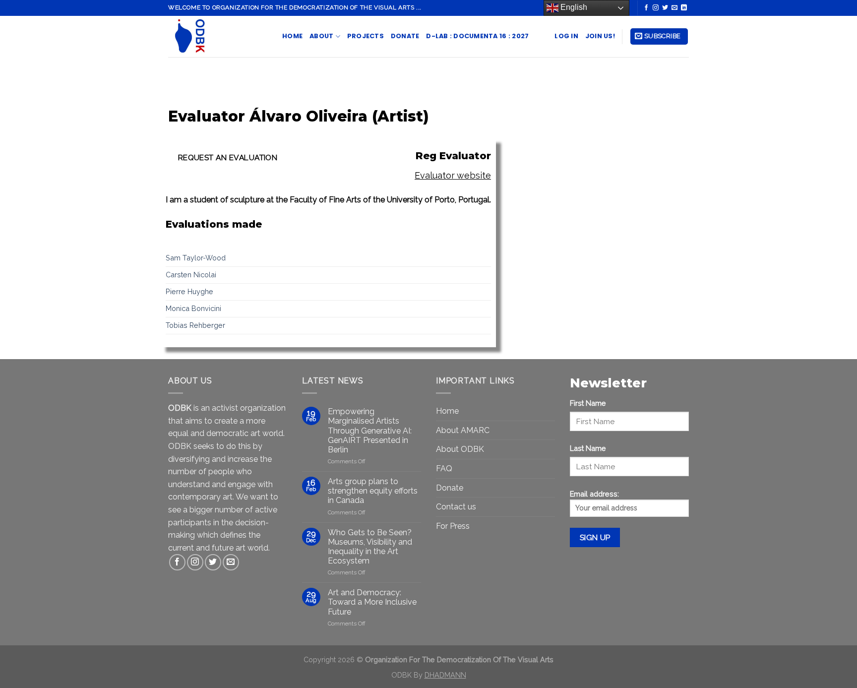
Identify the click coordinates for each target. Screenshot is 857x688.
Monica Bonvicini (193, 308)
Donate (405, 36)
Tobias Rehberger (195, 325)
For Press (453, 526)
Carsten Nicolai (191, 274)
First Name (588, 403)
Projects (365, 36)
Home (292, 36)
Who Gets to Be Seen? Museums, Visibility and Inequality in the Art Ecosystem (370, 547)
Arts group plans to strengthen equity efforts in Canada (373, 491)
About (321, 36)
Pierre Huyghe (189, 291)
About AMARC (463, 430)
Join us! (600, 36)
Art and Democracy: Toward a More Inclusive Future (372, 602)
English (572, 7)
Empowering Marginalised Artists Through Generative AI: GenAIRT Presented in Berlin (370, 430)
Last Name (588, 448)
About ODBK (460, 449)
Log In (566, 36)
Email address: (594, 494)
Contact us (456, 506)
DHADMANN (445, 675)
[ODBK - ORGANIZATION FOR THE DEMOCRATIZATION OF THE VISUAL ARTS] (217, 36)
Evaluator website (453, 175)
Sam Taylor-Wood (196, 257)
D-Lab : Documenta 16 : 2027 (477, 36)
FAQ (444, 468)
